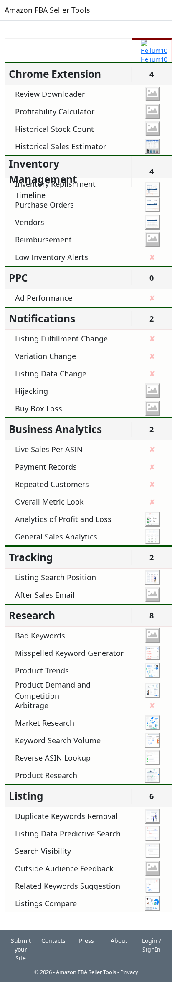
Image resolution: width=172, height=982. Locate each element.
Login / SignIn (151, 945)
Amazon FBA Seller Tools (47, 10)
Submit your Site (21, 949)
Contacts (53, 941)
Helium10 (154, 59)
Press (86, 941)
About (119, 941)
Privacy (129, 972)
